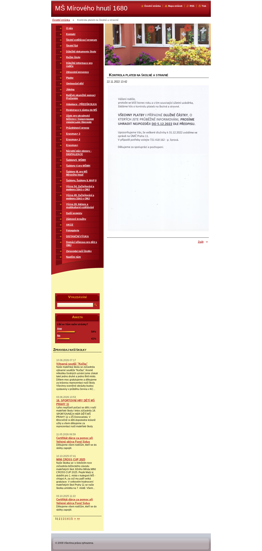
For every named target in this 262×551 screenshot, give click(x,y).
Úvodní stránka (152, 6)
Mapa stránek (175, 6)
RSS (192, 6)
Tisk (204, 6)
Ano (59, 328)
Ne (58, 335)
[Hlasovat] (66, 331)
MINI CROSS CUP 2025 (70, 459)
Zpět (200, 241)
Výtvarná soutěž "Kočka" (72, 363)
